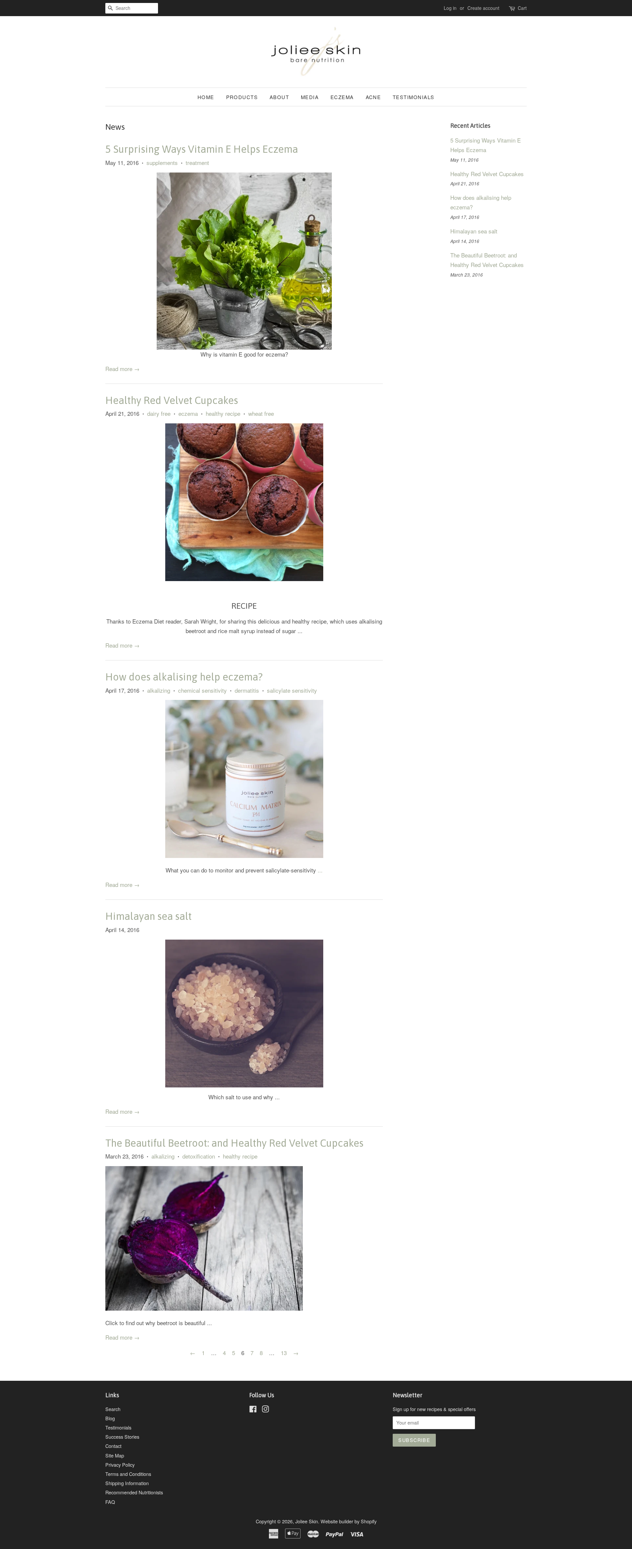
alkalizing (158, 690)
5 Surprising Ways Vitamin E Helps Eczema (201, 149)
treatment (197, 162)
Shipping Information (127, 1483)
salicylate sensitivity (292, 690)
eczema (342, 96)
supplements (162, 162)
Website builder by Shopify (349, 1521)
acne (373, 96)
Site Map (114, 1455)
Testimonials (118, 1427)
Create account (483, 8)
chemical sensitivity (202, 690)
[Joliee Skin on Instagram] (265, 1409)
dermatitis (247, 690)
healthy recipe (223, 413)
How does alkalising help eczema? (184, 677)
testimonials (413, 96)
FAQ (110, 1501)
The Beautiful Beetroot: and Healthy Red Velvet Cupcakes (234, 1143)
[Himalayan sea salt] (244, 1013)
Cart (522, 8)
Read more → (122, 368)
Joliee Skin (306, 1521)
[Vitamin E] (244, 261)
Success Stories (122, 1436)
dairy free (159, 413)
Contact (113, 1445)
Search (112, 1408)
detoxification (198, 1156)
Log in (450, 8)
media (310, 96)
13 (284, 1353)
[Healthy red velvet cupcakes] (244, 578)
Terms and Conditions (128, 1473)
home (206, 96)
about (279, 96)
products (242, 96)
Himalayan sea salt (148, 916)
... (320, 870)
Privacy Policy (120, 1464)
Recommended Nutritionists (134, 1492)
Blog (110, 1418)
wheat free (261, 413)
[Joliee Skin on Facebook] (253, 1409)
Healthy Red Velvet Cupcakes (171, 400)
